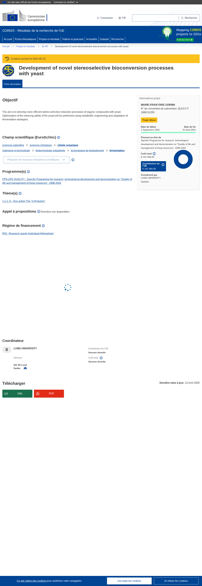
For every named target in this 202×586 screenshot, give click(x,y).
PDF (51, 393)
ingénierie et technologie (16, 150)
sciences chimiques (41, 145)
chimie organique (67, 145)
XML (20, 393)
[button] (122, 18)
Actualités (91, 39)
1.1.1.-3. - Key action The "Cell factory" (23, 201)
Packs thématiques (25, 39)
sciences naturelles (13, 145)
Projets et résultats (49, 39)
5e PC (45, 46)
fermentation (117, 150)
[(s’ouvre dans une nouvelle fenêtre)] (27, 15)
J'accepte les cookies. (129, 581)
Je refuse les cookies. (176, 581)
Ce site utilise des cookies (32, 581)
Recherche (117, 39)
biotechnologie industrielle (50, 150)
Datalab (104, 39)
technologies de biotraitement (87, 150)
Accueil (8, 39)
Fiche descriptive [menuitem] (12, 84)
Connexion (107, 18)
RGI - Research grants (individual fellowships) (28, 233)
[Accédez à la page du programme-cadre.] (8, 70)
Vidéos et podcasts (72, 39)
